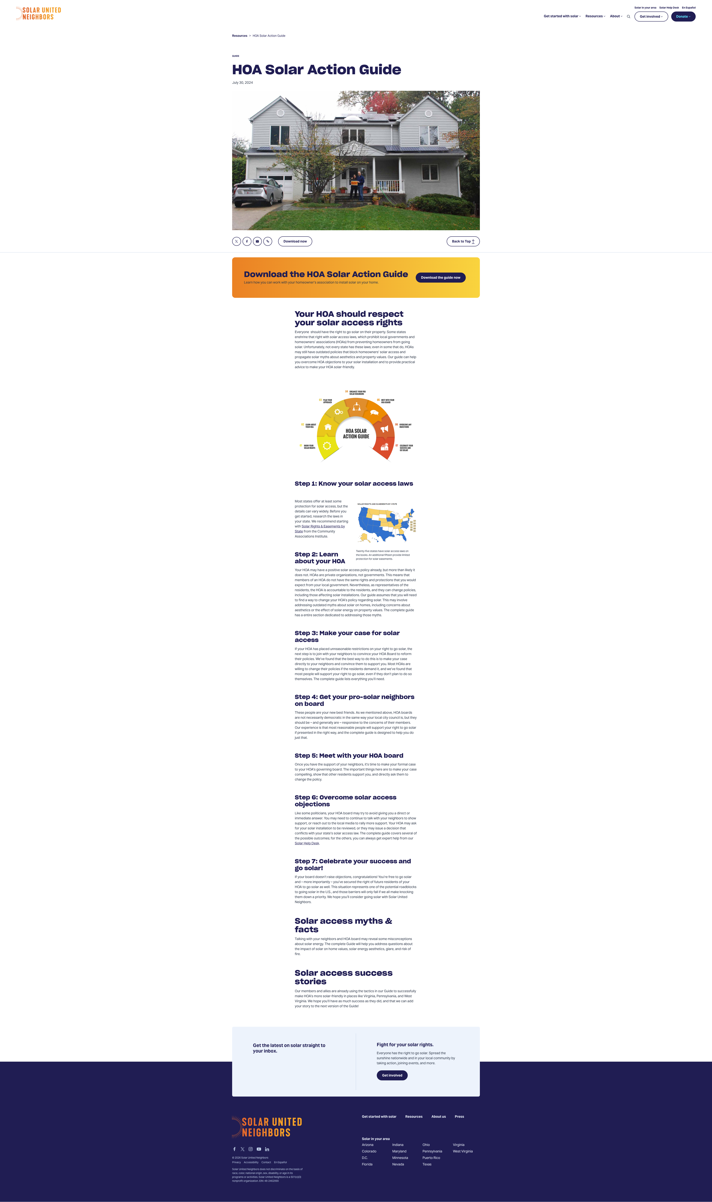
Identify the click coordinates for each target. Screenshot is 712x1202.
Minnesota (400, 1158)
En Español (689, 8)
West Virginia (463, 1151)
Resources (239, 36)
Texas (427, 1164)
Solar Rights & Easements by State (320, 529)
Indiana (397, 1145)
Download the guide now (440, 277)
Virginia (458, 1145)
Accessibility (251, 1162)
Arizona (367, 1145)
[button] (628, 17)
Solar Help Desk (669, 8)
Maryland (399, 1151)
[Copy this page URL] (267, 241)
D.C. (365, 1158)
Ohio (426, 1145)
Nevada (398, 1164)
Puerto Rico (431, 1158)
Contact (266, 1162)
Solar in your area (645, 8)
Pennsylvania (432, 1151)
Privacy (236, 1162)
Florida (367, 1164)
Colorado (369, 1151)
